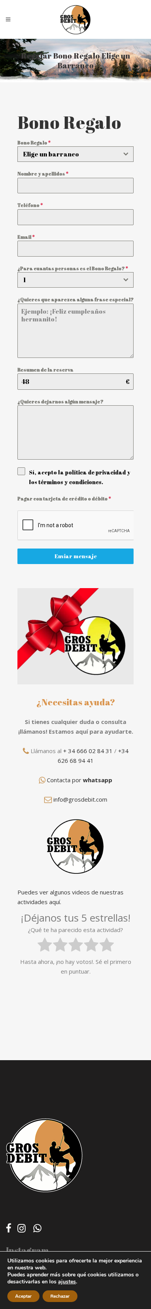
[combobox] (75, 154)
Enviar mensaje (76, 556)
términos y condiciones (69, 482)
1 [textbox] (24, 280)
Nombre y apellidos (42, 173)
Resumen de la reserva (45, 369)
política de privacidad (95, 472)
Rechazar (60, 1296)
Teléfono (30, 205)
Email (25, 237)
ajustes (67, 1281)
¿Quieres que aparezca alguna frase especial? (75, 299)
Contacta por (79, 780)
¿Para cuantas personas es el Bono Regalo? (72, 268)
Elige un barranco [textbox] (51, 154)
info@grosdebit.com (80, 799)
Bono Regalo (33, 142)
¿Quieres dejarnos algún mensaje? (60, 401)
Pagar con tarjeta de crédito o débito (64, 498)
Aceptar (23, 1296)
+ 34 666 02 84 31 (88, 751)
